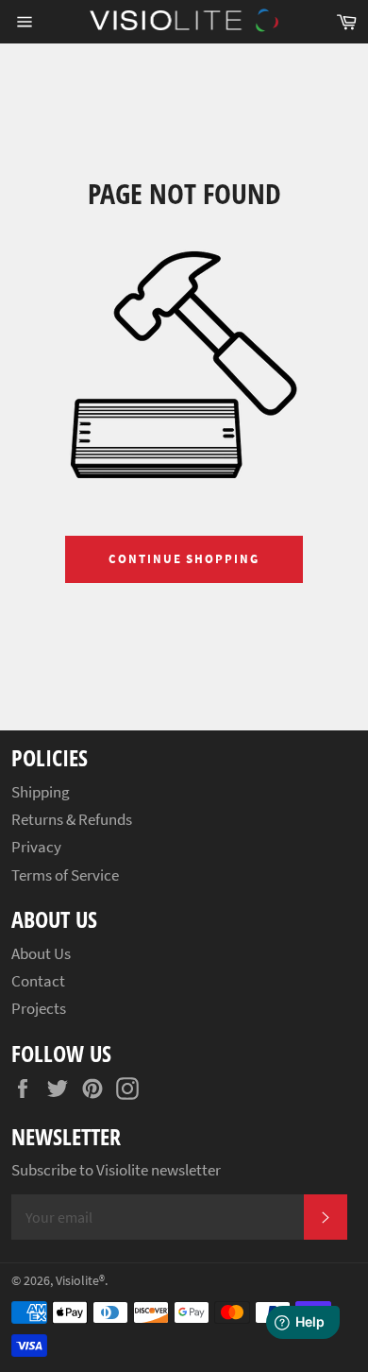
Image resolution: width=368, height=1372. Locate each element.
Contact (38, 980)
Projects (38, 1008)
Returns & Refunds (71, 819)
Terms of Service (65, 875)
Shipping (40, 791)
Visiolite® (80, 1281)
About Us (41, 953)
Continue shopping (184, 559)
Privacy (36, 846)
